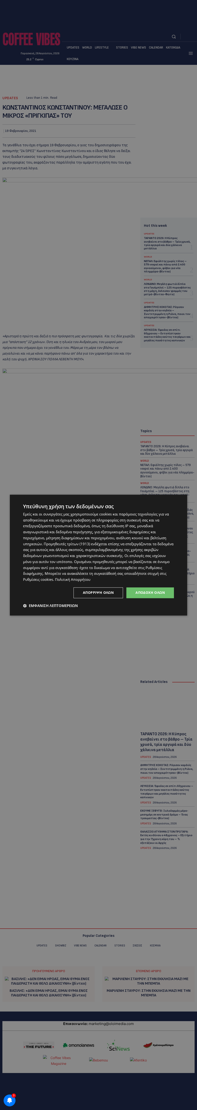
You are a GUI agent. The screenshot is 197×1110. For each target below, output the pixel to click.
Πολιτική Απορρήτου (72, 579)
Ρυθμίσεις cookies (38, 579)
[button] (50, 605)
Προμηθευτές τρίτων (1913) (67, 543)
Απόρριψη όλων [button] (98, 592)
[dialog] (98, 555)
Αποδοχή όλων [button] (150, 592)
